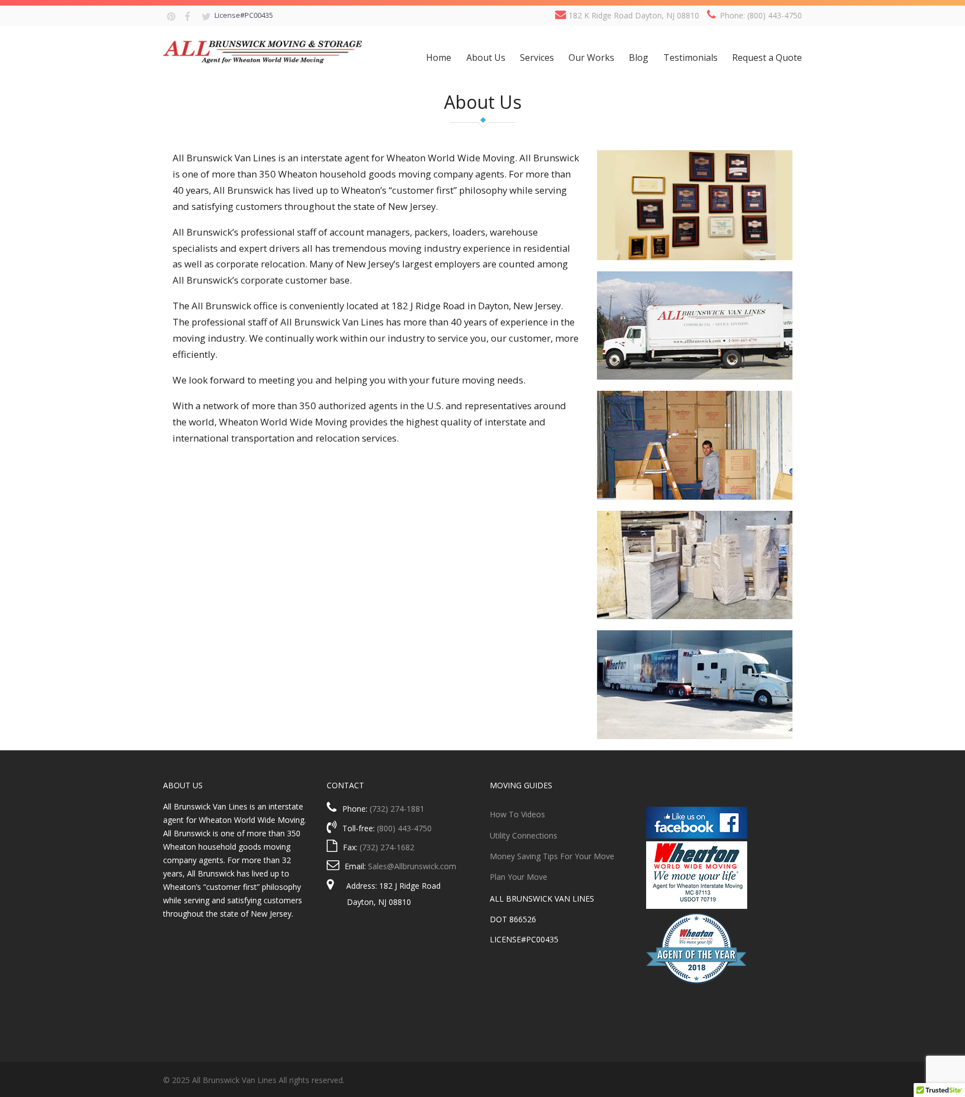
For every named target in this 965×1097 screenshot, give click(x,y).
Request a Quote (767, 57)
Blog (638, 57)
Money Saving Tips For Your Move (552, 856)
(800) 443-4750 (404, 828)
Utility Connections (523, 835)
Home (438, 57)
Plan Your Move (518, 876)
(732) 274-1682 (387, 847)
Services (537, 57)
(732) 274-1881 (397, 808)
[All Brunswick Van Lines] (263, 49)
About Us (485, 57)
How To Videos (517, 814)
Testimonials (690, 57)
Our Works (591, 57)
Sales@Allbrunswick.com (412, 866)
